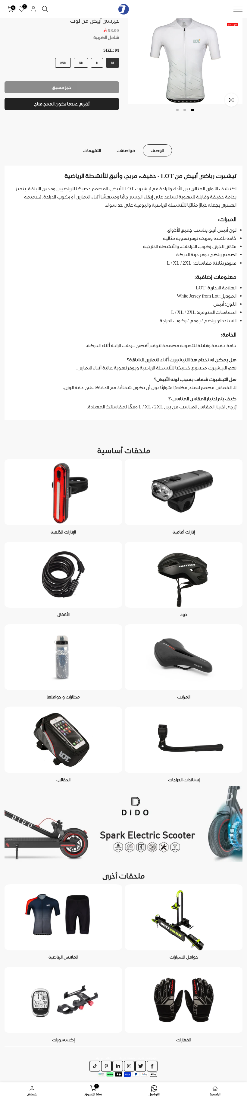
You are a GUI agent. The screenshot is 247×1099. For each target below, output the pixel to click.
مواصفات (126, 150)
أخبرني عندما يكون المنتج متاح (61, 104)
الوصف (157, 150)
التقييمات (92, 150)
